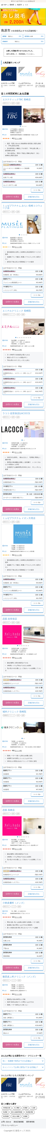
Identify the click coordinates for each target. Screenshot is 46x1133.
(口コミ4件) (18, 750)
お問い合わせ (6, 1122)
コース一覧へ (37, 190)
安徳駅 (25, 1116)
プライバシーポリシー (9, 1125)
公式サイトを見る (12, 197)
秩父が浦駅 (16, 1116)
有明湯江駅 (6, 1108)
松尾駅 (25, 1108)
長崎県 (12, 5)
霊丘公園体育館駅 (16, 1112)
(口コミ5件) (18, 247)
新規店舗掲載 (19, 1122)
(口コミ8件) (18, 138)
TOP (5, 5)
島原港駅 (6, 1116)
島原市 (19, 5)
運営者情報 (30, 1122)
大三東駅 (17, 1108)
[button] (20, 126)
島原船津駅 (29, 1112)
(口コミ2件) (18, 917)
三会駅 (33, 1108)
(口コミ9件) (18, 452)
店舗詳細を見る (33, 197)
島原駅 (5, 1112)
